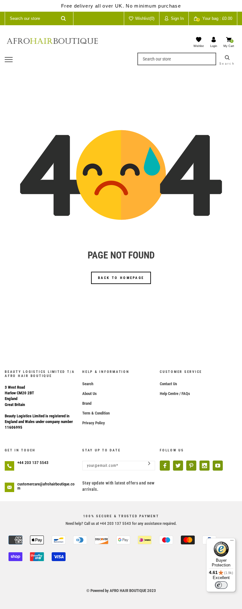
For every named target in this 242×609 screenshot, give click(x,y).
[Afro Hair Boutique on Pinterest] (191, 466)
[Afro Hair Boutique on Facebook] (165, 466)
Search (87, 383)
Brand (86, 403)
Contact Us (168, 383)
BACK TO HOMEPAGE (121, 278)
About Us (89, 393)
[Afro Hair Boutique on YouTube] (218, 466)
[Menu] (232, 542)
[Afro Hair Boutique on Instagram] (204, 466)
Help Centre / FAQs (175, 393)
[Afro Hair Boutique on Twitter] (178, 466)
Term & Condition (96, 413)
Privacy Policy (93, 422)
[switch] (221, 585)
